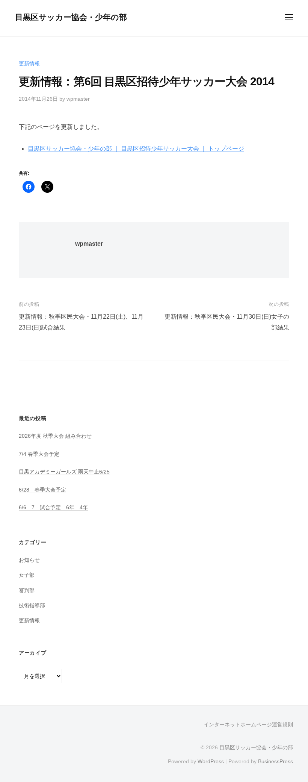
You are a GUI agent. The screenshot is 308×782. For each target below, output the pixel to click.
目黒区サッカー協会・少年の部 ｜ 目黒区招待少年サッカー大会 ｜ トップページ (136, 148)
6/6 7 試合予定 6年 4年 (53, 507)
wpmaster (78, 99)
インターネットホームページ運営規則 (248, 725)
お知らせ (29, 560)
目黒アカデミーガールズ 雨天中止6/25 (64, 472)
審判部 (27, 590)
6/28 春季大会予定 (42, 490)
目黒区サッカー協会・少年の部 (71, 17)
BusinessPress (275, 761)
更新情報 (29, 64)
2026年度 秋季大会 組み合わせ (55, 436)
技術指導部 (32, 605)
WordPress (211, 761)
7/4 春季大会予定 (39, 454)
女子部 (27, 575)
